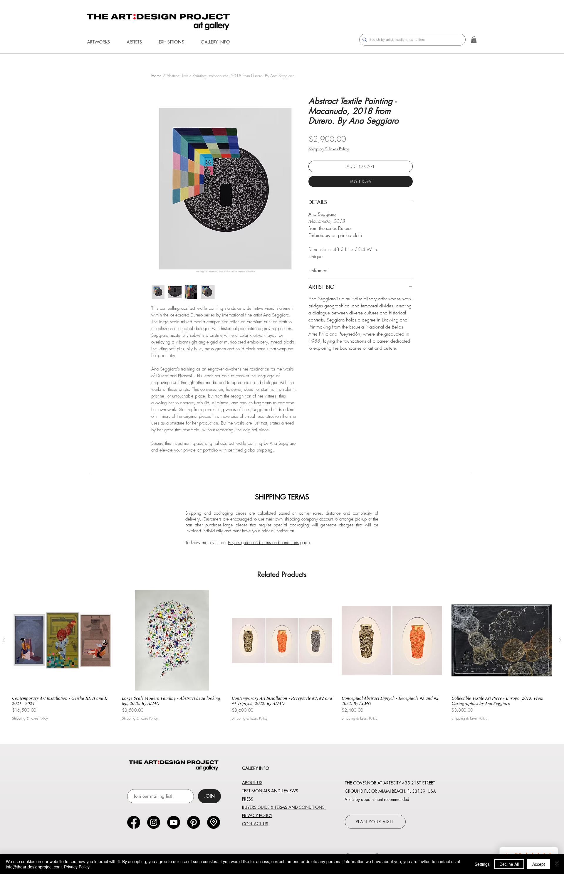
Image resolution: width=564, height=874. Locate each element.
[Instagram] (153, 822)
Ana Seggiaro (322, 214)
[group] (282, 655)
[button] (98, 42)
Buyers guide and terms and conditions (263, 542)
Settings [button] (482, 864)
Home (156, 75)
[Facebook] (133, 822)
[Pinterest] (193, 822)
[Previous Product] (3, 640)
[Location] (213, 822)
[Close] (556, 864)
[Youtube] (173, 822)
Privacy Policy (77, 867)
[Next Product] (560, 640)
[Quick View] (62, 640)
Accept (538, 864)
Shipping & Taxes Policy (328, 148)
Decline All (509, 864)
